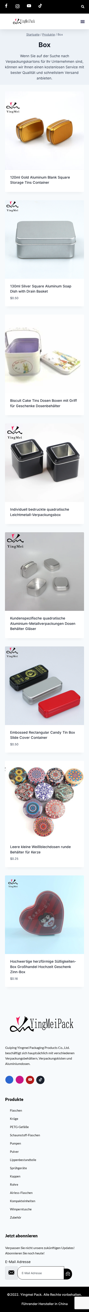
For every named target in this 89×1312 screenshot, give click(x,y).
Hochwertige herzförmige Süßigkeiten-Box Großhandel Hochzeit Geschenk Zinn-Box (43, 966)
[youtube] (30, 1080)
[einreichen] (68, 1274)
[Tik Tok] (40, 1080)
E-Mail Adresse (18, 1262)
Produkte (14, 1099)
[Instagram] (20, 1080)
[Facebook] (9, 1080)
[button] (82, 21)
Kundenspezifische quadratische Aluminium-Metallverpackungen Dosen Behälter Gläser (42, 623)
